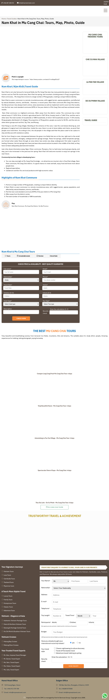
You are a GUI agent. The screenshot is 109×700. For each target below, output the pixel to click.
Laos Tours (7, 575)
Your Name (45, 581)
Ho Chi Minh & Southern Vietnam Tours (17, 631)
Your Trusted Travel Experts (13, 650)
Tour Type (46, 301)
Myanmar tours (9, 586)
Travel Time (69, 615)
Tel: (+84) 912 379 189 (11, 689)
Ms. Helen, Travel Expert (12, 666)
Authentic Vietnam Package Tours (15, 621)
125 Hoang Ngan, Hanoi (12, 685)
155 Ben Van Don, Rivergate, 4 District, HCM (74, 685)
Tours (8, 256)
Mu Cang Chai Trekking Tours (95, 35)
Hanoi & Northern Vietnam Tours (15, 624)
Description (8, 309)
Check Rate (53, 256)
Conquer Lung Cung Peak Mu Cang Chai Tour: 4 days (54, 374)
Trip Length (45, 615)
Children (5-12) (9, 293)
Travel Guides (11, 19)
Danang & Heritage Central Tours (15, 628)
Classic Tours (8, 607)
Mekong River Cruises (11, 645)
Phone (45, 277)
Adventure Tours (9, 610)
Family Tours (8, 600)
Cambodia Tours (9, 579)
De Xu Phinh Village (95, 100)
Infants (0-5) (47, 293)
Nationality (8, 277)
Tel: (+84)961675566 (65, 689)
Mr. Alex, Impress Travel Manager (15, 655)
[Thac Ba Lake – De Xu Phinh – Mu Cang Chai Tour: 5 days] (54, 486)
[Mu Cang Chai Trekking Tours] (95, 46)
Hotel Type (8, 301)
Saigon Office (62, 680)
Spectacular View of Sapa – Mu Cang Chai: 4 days (54, 470)
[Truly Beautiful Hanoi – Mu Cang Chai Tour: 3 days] (54, 390)
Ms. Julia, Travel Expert (11, 670)
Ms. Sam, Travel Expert (11, 662)
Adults (45, 285)
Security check (45, 312)
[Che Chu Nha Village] (95, 68)
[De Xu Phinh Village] (95, 108)
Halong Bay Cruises (10, 641)
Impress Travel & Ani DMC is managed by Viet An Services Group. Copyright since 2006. (55, 698)
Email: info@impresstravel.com (15, 692)
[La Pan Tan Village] (95, 89)
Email (45, 269)
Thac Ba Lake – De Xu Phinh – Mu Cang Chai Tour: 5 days (54, 503)
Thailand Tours (9, 582)
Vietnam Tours (9, 571)
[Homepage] (51, 11)
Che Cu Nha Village (95, 59)
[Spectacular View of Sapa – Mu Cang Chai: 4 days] (54, 454)
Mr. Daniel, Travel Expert (12, 659)
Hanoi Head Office (10, 680)
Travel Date (8, 285)
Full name (7, 269)
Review (40, 256)
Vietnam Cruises (9, 637)
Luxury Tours (8, 596)
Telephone (45, 608)
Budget (44, 632)
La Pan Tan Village (95, 82)
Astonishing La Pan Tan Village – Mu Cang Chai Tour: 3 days (54, 438)
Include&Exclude (24, 256)
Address (44, 595)
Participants (46, 622)
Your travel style (45, 650)
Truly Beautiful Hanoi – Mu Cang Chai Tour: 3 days (54, 406)
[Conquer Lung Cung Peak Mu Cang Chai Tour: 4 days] (54, 357)
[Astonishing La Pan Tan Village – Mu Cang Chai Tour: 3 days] (54, 422)
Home (4, 19)
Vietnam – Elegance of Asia (13, 616)
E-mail (44, 601)
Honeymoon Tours (10, 603)
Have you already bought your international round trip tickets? (52, 642)
